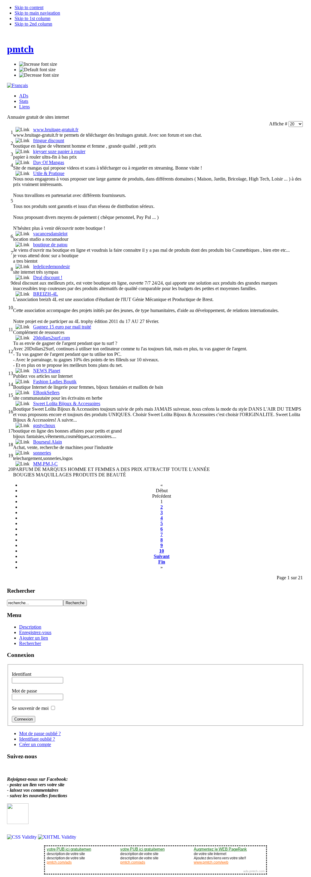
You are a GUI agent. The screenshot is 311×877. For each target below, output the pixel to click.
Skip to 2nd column (33, 23)
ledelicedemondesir (51, 266)
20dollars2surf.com (51, 337)
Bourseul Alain (47, 441)
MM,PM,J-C (45, 463)
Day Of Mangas (48, 162)
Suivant (161, 556)
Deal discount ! (47, 277)
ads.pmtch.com (254, 871)
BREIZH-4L (45, 293)
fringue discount (48, 140)
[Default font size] (37, 69)
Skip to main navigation (37, 13)
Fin (161, 561)
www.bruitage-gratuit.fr (55, 129)
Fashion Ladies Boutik (55, 381)
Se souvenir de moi (31, 708)
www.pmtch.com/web (211, 862)
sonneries (42, 452)
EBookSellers (46, 392)
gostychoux (44, 425)
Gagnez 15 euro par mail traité (62, 326)
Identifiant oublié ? (37, 739)
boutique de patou (50, 244)
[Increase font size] (38, 64)
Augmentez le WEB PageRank (220, 849)
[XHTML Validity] (57, 837)
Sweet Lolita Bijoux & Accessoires (66, 403)
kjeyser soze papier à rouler (59, 151)
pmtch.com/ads (59, 862)
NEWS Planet (46, 370)
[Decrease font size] (39, 75)
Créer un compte (35, 744)
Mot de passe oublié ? (40, 733)
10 (161, 550)
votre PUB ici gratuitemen (69, 849)
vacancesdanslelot (50, 233)
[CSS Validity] (22, 837)
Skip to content (29, 7)
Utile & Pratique (48, 173)
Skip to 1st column (32, 18)
